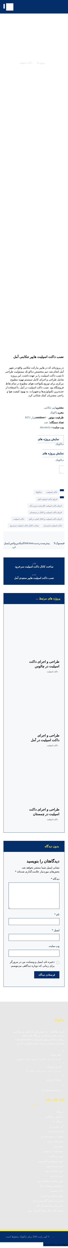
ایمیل (55, 930)
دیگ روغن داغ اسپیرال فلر (49, 1205)
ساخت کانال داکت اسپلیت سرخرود (24, 525)
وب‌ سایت (54, 946)
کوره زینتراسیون (54, 1166)
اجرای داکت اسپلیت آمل (47, 499)
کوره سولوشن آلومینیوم (50, 1161)
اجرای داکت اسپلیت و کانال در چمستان (46, 512)
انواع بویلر (58, 1146)
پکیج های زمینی (55, 1141)
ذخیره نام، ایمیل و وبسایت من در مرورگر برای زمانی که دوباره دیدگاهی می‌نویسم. (32, 963)
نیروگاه (59, 1111)
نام (56, 914)
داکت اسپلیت (51, 492)
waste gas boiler (56, 1131)
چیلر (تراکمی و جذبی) (52, 1195)
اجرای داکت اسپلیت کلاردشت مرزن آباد (46, 506)
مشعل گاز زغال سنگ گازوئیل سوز (45, 1210)
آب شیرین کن (56, 1126)
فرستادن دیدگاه (47, 974)
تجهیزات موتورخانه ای (52, 1136)
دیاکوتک (38, 492)
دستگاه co (57, 1121)
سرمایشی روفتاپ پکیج (51, 1186)
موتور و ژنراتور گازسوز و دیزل (47, 1200)
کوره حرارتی (56, 1176)
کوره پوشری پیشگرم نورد (50, 1181)
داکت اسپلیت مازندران (52, 525)
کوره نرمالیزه (56, 1156)
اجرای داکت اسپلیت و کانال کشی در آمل (45, 519)
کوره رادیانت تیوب (53, 1171)
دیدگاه (55, 878)
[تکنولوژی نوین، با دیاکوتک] (53, 7)
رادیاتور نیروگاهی (54, 1116)
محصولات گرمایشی (53, 1151)
